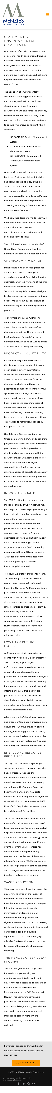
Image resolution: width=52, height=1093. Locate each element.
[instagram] (28, 1083)
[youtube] (33, 1083)
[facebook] (18, 1083)
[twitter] (23, 1083)
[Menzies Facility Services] (13, 3)
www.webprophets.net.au (12, 1080)
